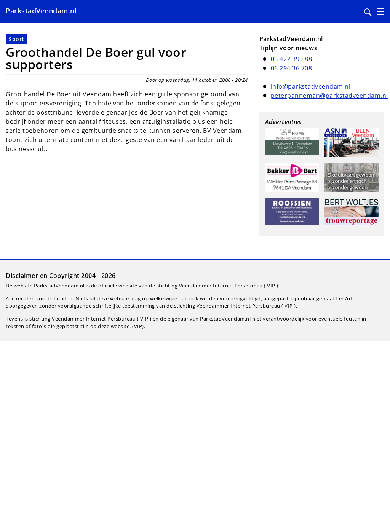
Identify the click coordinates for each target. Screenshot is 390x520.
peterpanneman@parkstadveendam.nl (329, 95)
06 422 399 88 (291, 59)
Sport (16, 39)
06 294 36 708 (291, 68)
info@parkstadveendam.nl (311, 86)
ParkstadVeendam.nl (41, 10)
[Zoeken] (368, 12)
